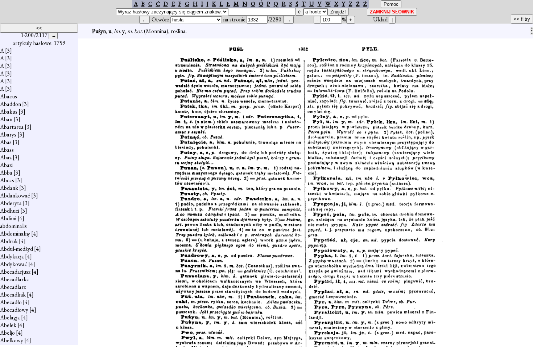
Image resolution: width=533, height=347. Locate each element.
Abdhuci (9, 211)
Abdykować (13, 264)
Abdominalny (15, 233)
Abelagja (10, 317)
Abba (6, 172)
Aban (6, 119)
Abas (6, 142)
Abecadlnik (13, 294)
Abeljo (7, 332)
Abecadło (11, 302)
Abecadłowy (14, 310)
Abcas (7, 180)
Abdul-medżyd (16, 249)
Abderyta (11, 203)
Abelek (8, 325)
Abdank (9, 188)
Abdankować (15, 195)
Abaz (6, 157)
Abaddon (10, 104)
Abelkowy (11, 340)
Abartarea (12, 127)
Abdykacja (12, 256)
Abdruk (9, 241)
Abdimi (8, 218)
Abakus (8, 111)
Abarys (8, 134)
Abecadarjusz (15, 271)
